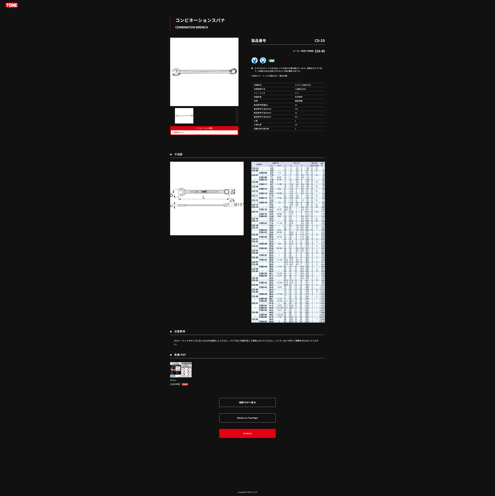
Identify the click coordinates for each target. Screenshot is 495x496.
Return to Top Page (247, 417)
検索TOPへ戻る (247, 402)
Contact (247, 433)
